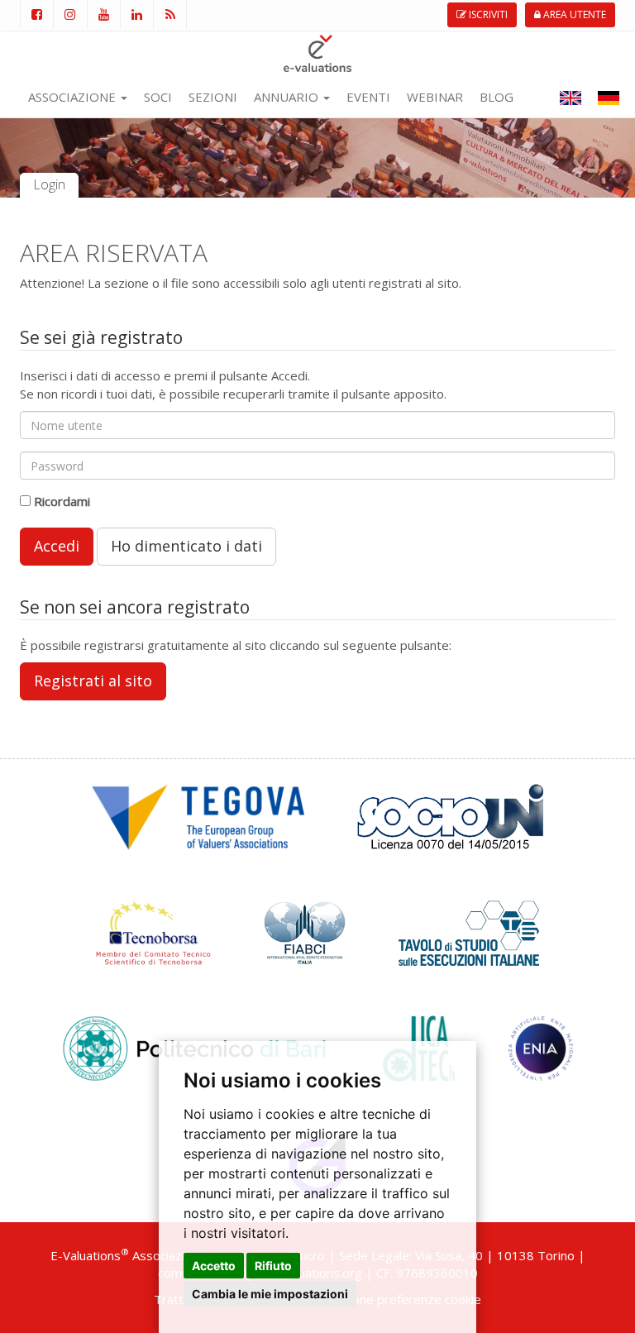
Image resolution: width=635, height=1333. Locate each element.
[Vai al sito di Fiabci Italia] (304, 931)
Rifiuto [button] (273, 1266)
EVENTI (368, 96)
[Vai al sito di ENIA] (541, 1047)
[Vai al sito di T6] (469, 931)
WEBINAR (435, 96)
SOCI (158, 96)
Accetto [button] (214, 1266)
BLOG (496, 96)
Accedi (56, 546)
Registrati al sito (93, 680)
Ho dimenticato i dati (186, 546)
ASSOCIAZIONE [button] (73, 96)
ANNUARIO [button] (288, 96)
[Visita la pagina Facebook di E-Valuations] (36, 14)
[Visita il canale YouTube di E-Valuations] (103, 14)
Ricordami (62, 501)
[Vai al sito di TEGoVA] (197, 815)
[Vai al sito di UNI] (450, 815)
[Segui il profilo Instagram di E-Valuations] (69, 14)
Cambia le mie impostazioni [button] (270, 1294)
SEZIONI (213, 96)
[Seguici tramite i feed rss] (170, 14)
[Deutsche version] (609, 96)
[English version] (570, 96)
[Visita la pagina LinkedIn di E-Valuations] (136, 14)
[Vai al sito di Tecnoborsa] (153, 931)
